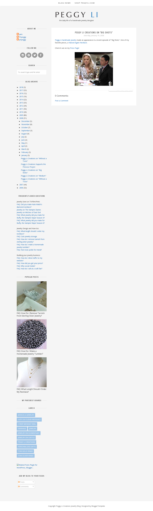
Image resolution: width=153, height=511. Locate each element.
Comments (24, 486)
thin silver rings (25, 456)
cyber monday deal (27, 424)
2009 (21, 115)
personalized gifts (27, 446)
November (25, 124)
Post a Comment (61, 101)
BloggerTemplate (98, 506)
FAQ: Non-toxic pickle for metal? (29, 250)
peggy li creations (26, 442)
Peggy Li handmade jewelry (65, 40)
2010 (21, 112)
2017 (21, 90)
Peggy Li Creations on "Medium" (33, 176)
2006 (21, 188)
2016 (21, 93)
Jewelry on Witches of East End (29, 212)
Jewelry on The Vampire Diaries (29, 210)
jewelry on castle (26, 437)
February (25, 152)
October (24, 127)
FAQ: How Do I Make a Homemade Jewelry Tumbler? (30, 352)
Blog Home (64, 3)
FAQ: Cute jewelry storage (27, 236)
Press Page (74, 48)
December (25, 121)
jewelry (32, 428)
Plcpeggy (22, 37)
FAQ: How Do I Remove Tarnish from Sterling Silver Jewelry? (31, 314)
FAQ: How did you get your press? (30, 263)
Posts (22, 482)
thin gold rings (25, 451)
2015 (21, 96)
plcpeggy (22, 40)
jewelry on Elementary (28, 433)
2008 (21, 118)
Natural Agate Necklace (78, 43)
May (23, 143)
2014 (21, 99)
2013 (21, 103)
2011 (21, 109)
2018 (21, 87)
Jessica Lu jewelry (26, 415)
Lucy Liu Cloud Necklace (29, 419)
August (24, 134)
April (23, 146)
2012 (21, 106)
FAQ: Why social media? (26, 266)
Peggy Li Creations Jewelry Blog (68, 506)
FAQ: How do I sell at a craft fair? (29, 268)
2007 (21, 184)
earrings (22, 428)
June (23, 140)
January (24, 155)
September (25, 130)
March (24, 149)
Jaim (20, 34)
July (23, 137)
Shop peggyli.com (85, 3)
